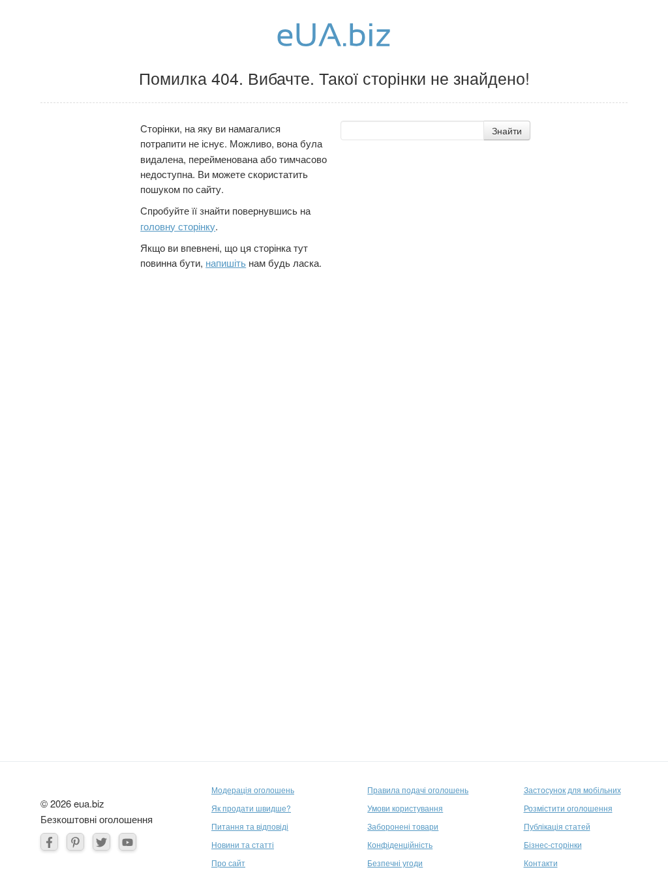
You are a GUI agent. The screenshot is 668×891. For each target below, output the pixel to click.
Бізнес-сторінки (553, 844)
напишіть (225, 262)
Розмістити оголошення (568, 807)
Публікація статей (557, 826)
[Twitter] (101, 842)
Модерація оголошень (252, 789)
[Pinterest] (75, 842)
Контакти (541, 862)
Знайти (507, 130)
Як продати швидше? (251, 807)
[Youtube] (127, 842)
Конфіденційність (400, 844)
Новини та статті (242, 844)
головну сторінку (177, 226)
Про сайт (228, 862)
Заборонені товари (402, 826)
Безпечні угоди (395, 862)
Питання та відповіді (249, 826)
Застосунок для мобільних (572, 789)
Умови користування (405, 807)
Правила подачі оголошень (417, 789)
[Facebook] (49, 842)
